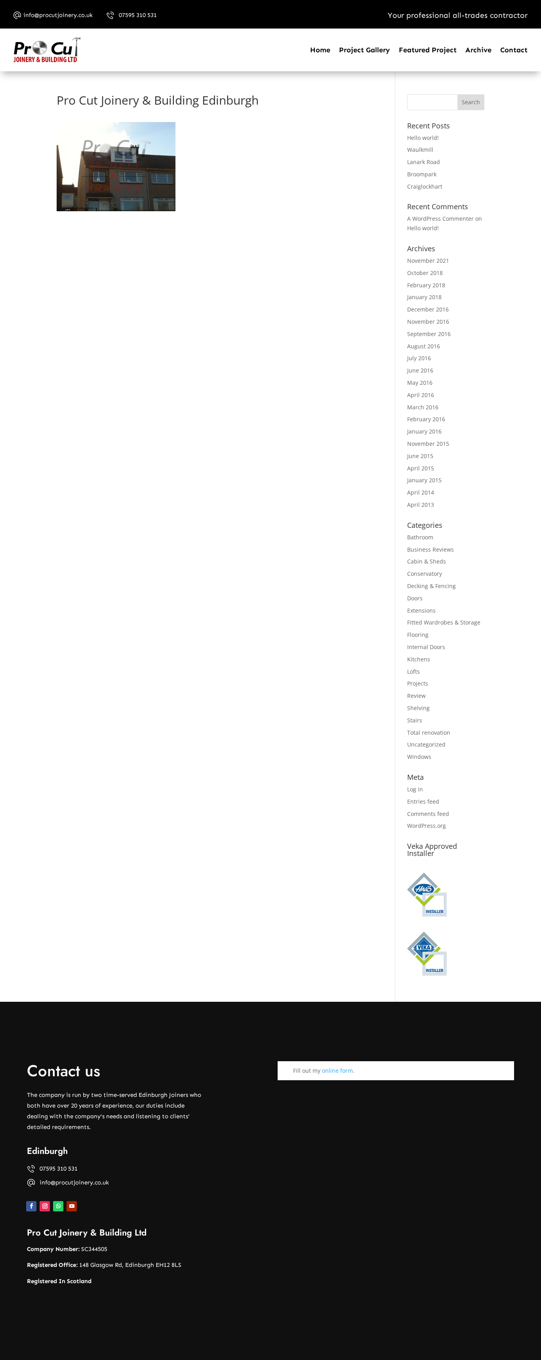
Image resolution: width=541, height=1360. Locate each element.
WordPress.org (426, 825)
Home (320, 50)
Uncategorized (426, 744)
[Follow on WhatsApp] (58, 1206)
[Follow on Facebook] (31, 1206)
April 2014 (420, 492)
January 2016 (424, 431)
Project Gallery (364, 50)
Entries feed (423, 801)
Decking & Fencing (431, 586)
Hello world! (423, 137)
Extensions (421, 610)
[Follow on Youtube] (72, 1206)
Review (416, 695)
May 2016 (419, 382)
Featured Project (428, 50)
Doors (415, 598)
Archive (478, 50)
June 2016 (420, 370)
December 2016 (428, 309)
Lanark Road (423, 162)
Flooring (418, 634)
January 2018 (424, 297)
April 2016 (420, 395)
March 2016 (422, 407)
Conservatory (424, 573)
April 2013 (420, 504)
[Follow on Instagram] (45, 1206)
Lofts (413, 671)
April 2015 (420, 468)
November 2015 (428, 443)
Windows (419, 756)
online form (337, 1070)
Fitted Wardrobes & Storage (443, 622)
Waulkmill (420, 149)
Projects (417, 683)
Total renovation (428, 732)
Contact (514, 50)
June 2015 (420, 456)
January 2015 (424, 480)
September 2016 (429, 334)
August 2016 (423, 346)
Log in (415, 789)
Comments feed (428, 814)
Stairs (414, 720)
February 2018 (426, 285)
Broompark (421, 174)
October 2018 (425, 273)
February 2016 (426, 419)
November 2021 (428, 260)
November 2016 (428, 321)
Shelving (418, 708)
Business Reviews (430, 549)
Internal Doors (426, 647)
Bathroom (420, 537)
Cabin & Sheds (426, 561)
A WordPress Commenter (440, 218)
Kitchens (418, 659)
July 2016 (419, 358)
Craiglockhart (424, 186)
